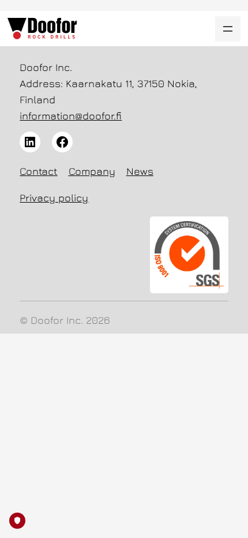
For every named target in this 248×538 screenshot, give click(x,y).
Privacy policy (54, 198)
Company (92, 171)
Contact (38, 171)
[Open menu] (228, 29)
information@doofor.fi (71, 116)
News (139, 171)
